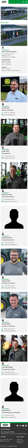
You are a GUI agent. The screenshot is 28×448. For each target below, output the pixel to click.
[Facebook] (17, 425)
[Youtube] (23, 425)
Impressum (19, 439)
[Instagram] (20, 425)
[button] (23, 2)
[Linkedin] (26, 425)
